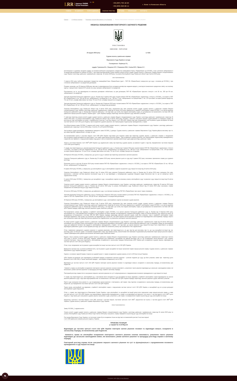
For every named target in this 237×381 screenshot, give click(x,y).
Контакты (143, 11)
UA (90, 2)
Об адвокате (79, 11)
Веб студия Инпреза (123, 378)
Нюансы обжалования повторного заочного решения (130, 19)
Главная (68, 11)
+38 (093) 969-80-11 (121, 6)
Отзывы (121, 11)
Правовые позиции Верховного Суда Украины (99, 19)
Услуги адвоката (93, 11)
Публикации (132, 11)
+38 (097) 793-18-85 (121, 3)
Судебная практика (108, 11)
